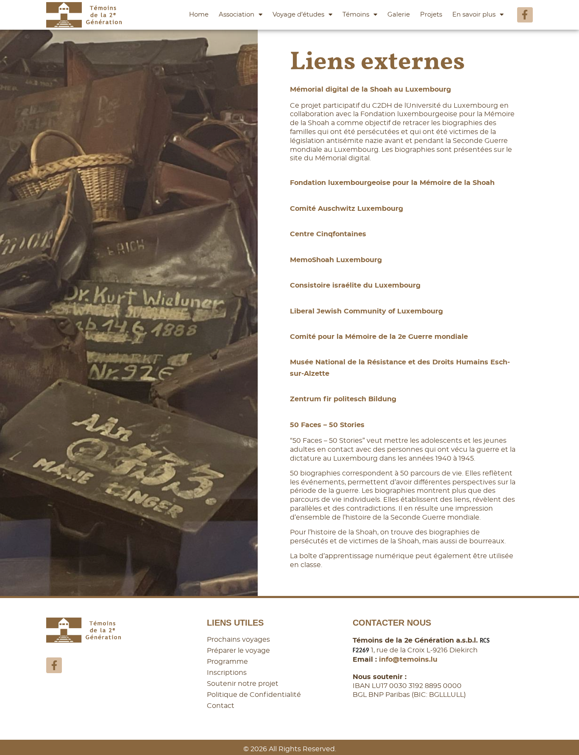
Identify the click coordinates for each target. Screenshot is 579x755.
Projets (431, 14)
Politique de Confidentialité (254, 694)
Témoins (355, 14)
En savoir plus (473, 14)
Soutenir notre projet (242, 683)
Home (199, 14)
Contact (220, 705)
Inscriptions (227, 672)
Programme (227, 661)
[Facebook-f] (525, 15)
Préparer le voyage (238, 650)
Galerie (398, 14)
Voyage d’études (298, 14)
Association (236, 14)
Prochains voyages (238, 639)
